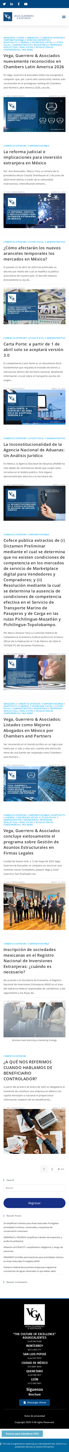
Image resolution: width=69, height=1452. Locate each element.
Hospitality (10, 42)
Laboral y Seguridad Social (36, 42)
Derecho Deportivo (38, 40)
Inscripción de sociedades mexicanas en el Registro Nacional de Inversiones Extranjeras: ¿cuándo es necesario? (30, 961)
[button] (63, 17)
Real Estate (27, 47)
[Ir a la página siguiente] (60, 1169)
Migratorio (41, 44)
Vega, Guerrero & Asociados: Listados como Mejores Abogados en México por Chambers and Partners (32, 727)
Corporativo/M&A (14, 40)
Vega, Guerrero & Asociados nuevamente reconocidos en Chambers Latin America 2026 (34, 61)
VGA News (27, 49)
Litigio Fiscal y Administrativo (46, 241)
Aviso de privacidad (34, 1416)
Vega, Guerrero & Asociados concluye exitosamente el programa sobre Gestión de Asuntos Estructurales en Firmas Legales (32, 842)
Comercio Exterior (52, 37)
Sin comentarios (15, 96)
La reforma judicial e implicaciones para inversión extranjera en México (33, 157)
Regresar (34, 1203)
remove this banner (45, 1446)
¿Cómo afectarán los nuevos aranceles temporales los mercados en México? (32, 253)
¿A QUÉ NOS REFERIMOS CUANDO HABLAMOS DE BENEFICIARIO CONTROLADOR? (28, 1070)
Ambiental (33, 37)
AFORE (21, 37)
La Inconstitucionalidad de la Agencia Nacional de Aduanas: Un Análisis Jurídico (34, 449)
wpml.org (30, 1443)
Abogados (10, 37)
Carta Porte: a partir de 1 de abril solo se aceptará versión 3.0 (33, 349)
